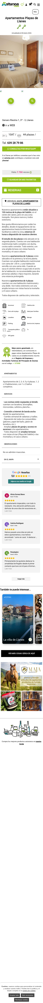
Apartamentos (10, 374)
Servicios (8, 394)
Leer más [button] (8, 511)
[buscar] (34, 4)
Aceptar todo (14, 995)
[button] (11, 101)
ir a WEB (10, 125)
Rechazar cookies (21, 1000)
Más (35, 12)
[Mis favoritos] (22, 5)
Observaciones (10, 444)
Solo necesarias (27, 995)
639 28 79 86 (15, 142)
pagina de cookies (29, 991)
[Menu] (38, 5)
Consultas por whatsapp (22, 149)
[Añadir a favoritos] (30, 639)
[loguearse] (26, 4)
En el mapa (9, 459)
